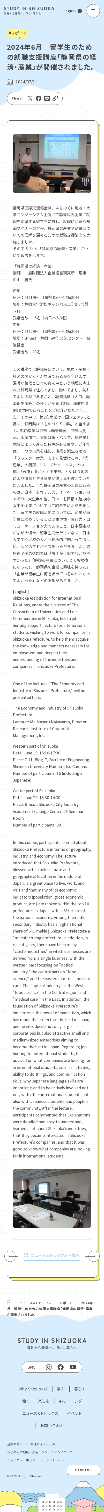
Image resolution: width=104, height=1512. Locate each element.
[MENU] (93, 10)
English (69, 10)
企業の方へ (15, 1444)
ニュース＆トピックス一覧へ (55, 1255)
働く (25, 1401)
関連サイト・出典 (43, 1444)
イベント (74, 1413)
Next (92, 1256)
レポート (66, 1302)
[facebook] (61, 1367)
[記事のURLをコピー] (55, 98)
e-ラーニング (70, 1401)
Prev (12, 1256)
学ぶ (61, 1389)
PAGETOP (83, 1470)
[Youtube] (73, 1367)
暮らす (79, 1389)
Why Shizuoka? (33, 1389)
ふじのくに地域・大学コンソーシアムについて (40, 1452)
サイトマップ (55, 1460)
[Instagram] (49, 1367)
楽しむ (44, 1401)
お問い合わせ (52, 1425)
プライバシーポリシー (22, 1460)
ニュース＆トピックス (35, 1302)
